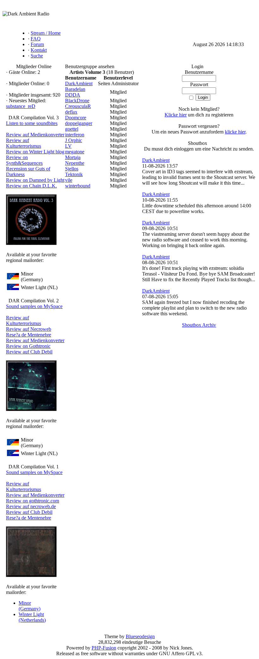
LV (68, 146)
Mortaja (73, 157)
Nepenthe (74, 163)
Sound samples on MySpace (34, 306)
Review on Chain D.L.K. (31, 185)
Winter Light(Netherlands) (32, 617)
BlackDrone (77, 100)
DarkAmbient (79, 83)
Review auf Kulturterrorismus (23, 143)
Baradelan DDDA (75, 92)
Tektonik (74, 174)
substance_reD (20, 106)
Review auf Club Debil (29, 351)
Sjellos (71, 168)
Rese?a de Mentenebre (28, 334)
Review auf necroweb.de (31, 506)
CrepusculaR (78, 106)
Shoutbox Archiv (199, 325)
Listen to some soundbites (31, 123)
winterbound (77, 185)
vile (68, 180)
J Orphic (73, 140)
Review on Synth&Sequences (24, 160)
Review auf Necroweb (28, 329)
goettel (71, 129)
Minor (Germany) (29, 605)
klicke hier (235, 131)
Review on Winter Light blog (35, 151)
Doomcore (75, 117)
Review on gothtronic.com (32, 500)
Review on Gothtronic (28, 346)
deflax (71, 112)
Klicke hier (176, 114)
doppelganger (78, 123)
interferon (74, 134)
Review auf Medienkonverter (35, 134)
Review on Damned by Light (35, 180)
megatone (74, 151)
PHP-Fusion (104, 647)
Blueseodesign (140, 636)
